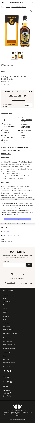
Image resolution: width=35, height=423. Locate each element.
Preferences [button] (15, 214)
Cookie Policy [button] (13, 212)
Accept (17, 219)
